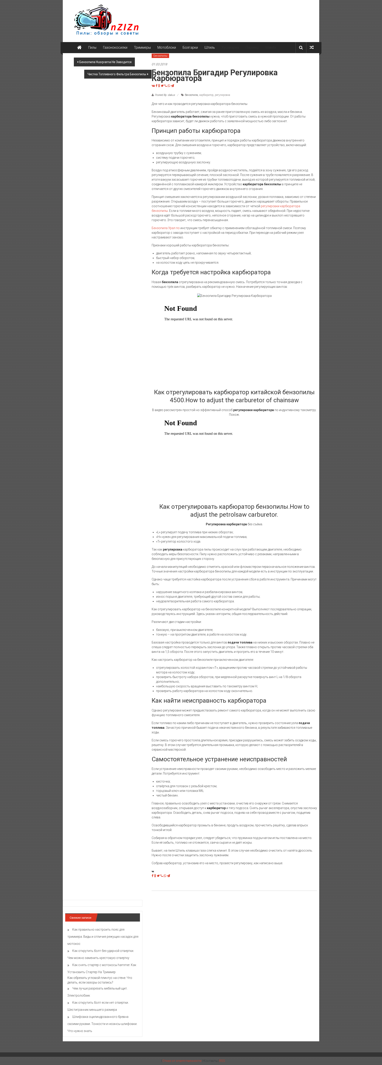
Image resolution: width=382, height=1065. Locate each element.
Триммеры (142, 47)
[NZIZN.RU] (79, 47)
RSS (222, 1061)
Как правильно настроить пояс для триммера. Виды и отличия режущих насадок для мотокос (102, 936)
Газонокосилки (115, 47)
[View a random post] (312, 47)
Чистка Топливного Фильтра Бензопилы (117, 74)
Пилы (92, 47)
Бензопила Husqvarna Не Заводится (105, 62)
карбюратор (206, 95)
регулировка (222, 95)
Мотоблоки (166, 47)
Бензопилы (160, 55)
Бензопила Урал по (166, 228)
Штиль (209, 47)
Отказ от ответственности (181, 1061)
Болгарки (190, 47)
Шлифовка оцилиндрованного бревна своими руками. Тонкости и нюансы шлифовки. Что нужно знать (102, 1024)
